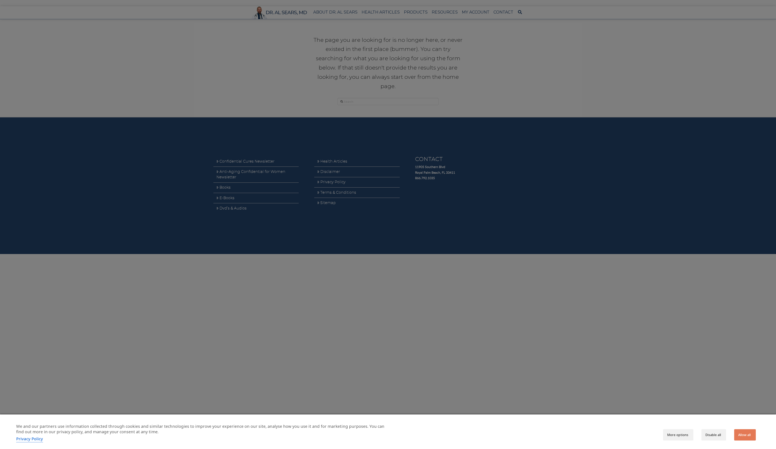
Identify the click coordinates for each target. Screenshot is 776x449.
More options (677, 435)
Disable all (713, 435)
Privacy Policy (29, 439)
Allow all (744, 435)
